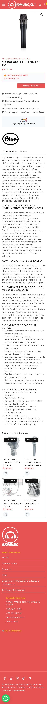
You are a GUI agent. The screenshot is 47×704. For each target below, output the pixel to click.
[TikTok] (23, 678)
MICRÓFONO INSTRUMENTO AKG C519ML (12, 503)
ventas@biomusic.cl (15, 617)
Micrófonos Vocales (16, 59)
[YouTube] (17, 678)
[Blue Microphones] (10, 138)
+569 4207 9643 (13, 609)
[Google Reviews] (30, 678)
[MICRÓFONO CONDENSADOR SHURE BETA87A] (34, 446)
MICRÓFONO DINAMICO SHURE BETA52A (12, 462)
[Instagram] (11, 678)
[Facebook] (4, 678)
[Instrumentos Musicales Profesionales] (21, 4)
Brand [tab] (23, 151)
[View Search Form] (35, 4)
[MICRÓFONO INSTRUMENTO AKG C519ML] (13, 487)
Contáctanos (12, 621)
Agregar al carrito (31, 86)
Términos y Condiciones (13, 590)
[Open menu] (3, 4)
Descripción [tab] (10, 151)
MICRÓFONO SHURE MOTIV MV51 (32, 503)
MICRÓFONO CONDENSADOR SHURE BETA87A (33, 462)
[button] (41, 14)
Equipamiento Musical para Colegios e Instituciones (20, 582)
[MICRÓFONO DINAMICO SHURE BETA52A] (13, 446)
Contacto (6, 569)
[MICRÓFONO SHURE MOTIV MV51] (34, 487)
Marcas (5, 557)
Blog (4, 575)
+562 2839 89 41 (14, 613)
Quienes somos (9, 563)
